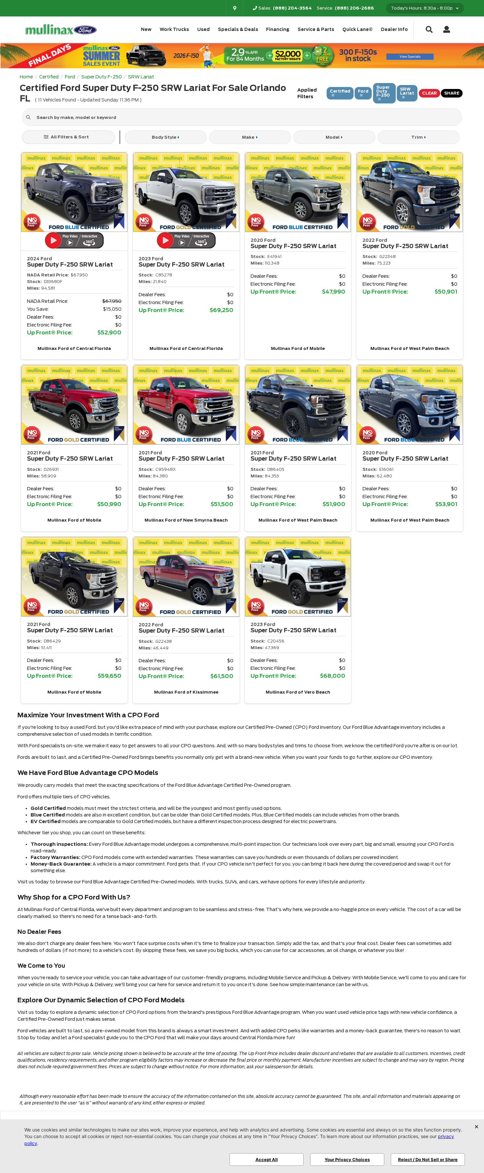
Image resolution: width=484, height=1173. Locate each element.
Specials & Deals (238, 29)
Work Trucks (174, 29)
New (146, 29)
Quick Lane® (357, 29)
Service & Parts (316, 29)
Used (203, 29)
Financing (277, 29)
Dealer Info (394, 29)
